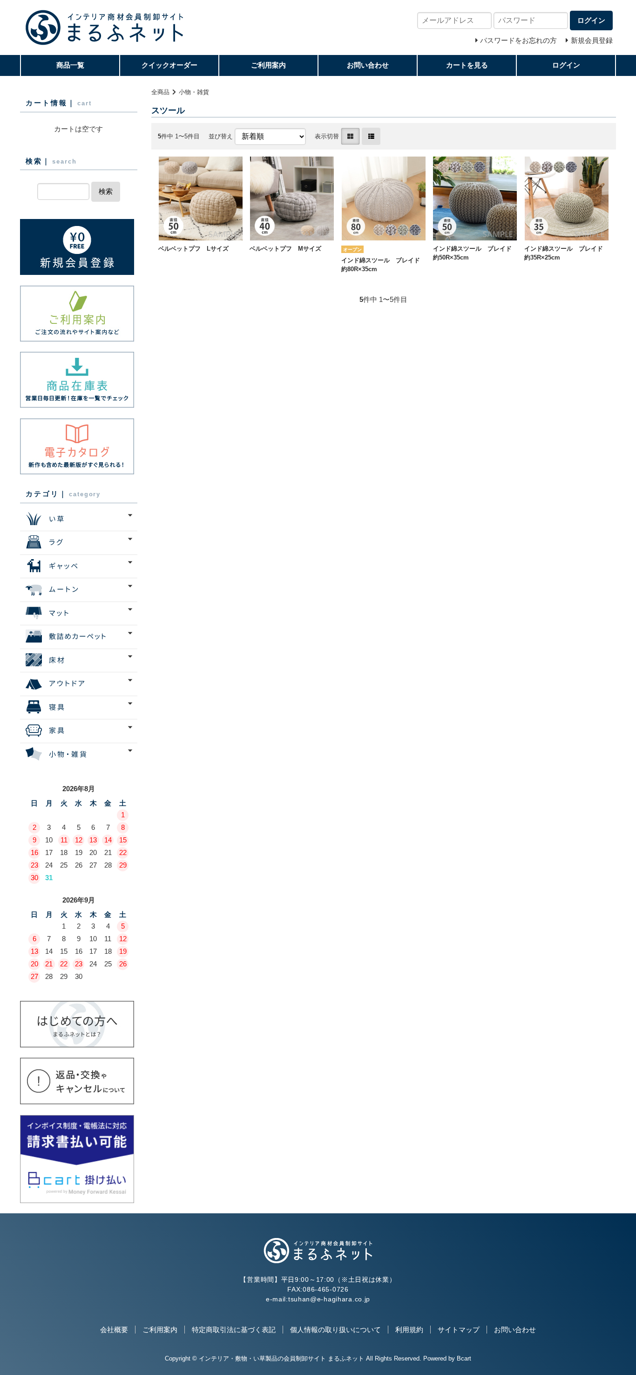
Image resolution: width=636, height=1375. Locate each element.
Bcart (464, 1358)
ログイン (566, 65)
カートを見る (467, 65)
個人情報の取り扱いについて (335, 1330)
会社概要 (114, 1330)
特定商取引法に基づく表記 (234, 1330)
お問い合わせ (368, 65)
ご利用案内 (268, 65)
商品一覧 (70, 65)
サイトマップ (459, 1330)
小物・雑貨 (194, 92)
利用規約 (409, 1330)
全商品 (160, 92)
